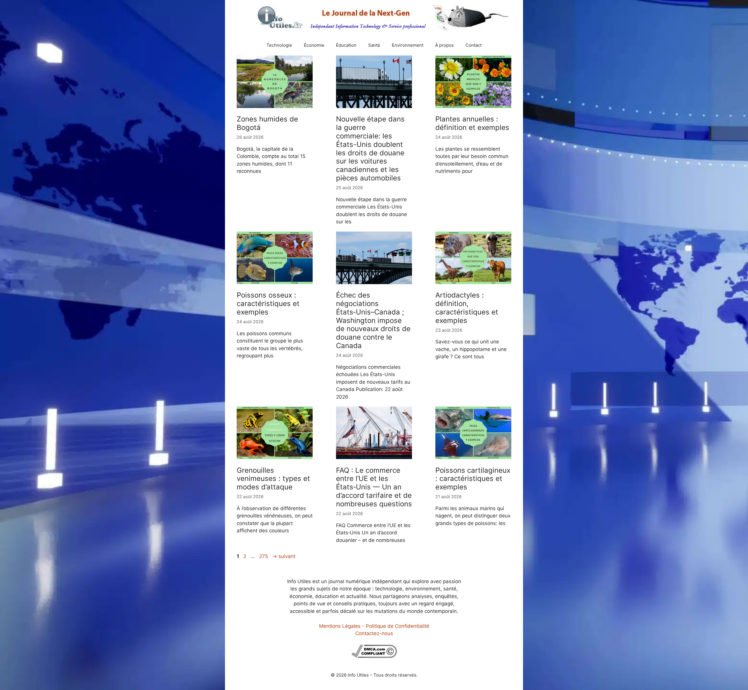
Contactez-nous (374, 633)
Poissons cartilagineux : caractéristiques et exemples (472, 478)
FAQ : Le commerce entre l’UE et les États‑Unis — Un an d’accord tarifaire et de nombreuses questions (374, 487)
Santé (374, 45)
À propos (444, 45)
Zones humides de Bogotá (267, 123)
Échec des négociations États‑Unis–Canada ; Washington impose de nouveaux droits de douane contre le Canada (373, 320)
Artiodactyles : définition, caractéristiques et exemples (466, 307)
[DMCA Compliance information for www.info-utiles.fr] (374, 656)
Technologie (279, 45)
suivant (283, 556)
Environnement (407, 45)
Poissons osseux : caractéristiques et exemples (268, 303)
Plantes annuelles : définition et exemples (472, 123)
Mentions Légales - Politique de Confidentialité (374, 626)
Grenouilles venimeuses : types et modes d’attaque (273, 478)
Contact (473, 45)
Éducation (346, 45)
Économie (314, 45)
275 (264, 556)
